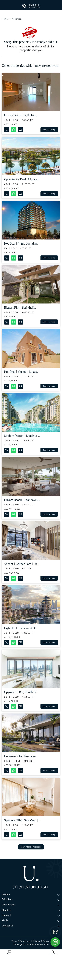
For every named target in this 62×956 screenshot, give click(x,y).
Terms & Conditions (20, 941)
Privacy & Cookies (42, 941)
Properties (16, 18)
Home (5, 18)
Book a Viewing (49, 129)
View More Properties (31, 846)
